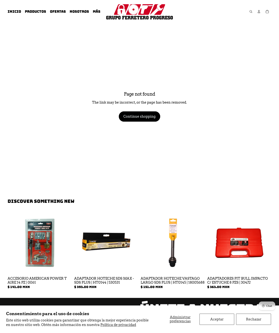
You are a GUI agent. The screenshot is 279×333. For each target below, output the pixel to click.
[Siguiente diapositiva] (132, 243)
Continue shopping (139, 116)
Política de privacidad (118, 325)
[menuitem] (96, 12)
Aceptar (217, 319)
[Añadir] (66, 269)
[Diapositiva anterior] (80, 243)
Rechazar (253, 319)
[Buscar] (251, 11)
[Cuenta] (259, 11)
